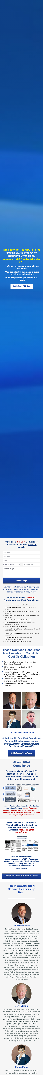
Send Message (21, 581)
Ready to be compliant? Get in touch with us (21, 876)
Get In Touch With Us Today (21, 753)
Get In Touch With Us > (21, 286)
